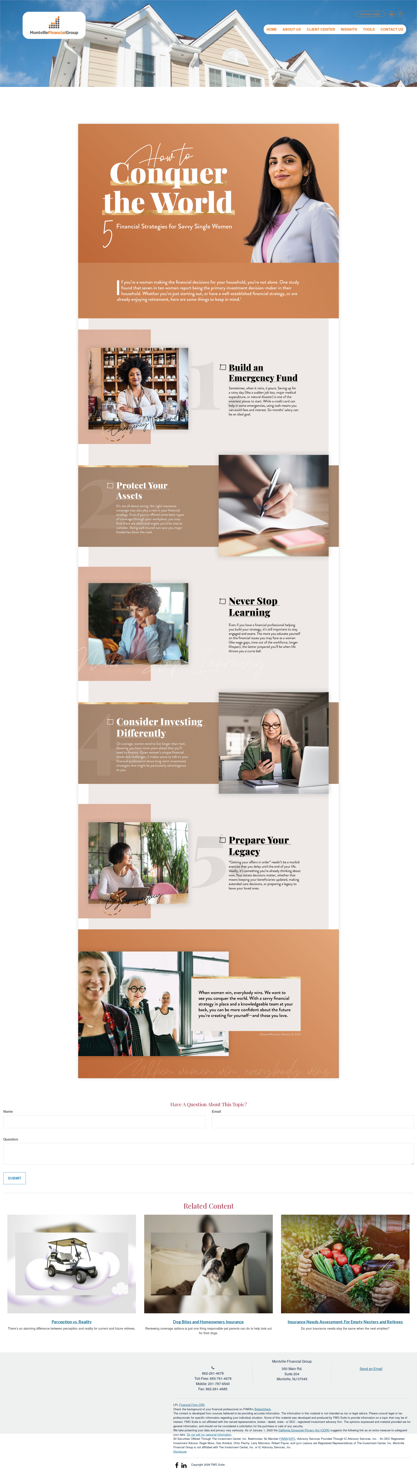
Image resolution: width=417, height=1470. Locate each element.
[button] (292, 29)
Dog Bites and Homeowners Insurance (208, 1321)
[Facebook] (399, 14)
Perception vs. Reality (72, 1321)
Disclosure (180, 1451)
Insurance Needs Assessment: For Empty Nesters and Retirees (345, 1321)
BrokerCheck (263, 1409)
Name (8, 1111)
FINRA (283, 1439)
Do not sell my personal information (209, 1434)
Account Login (370, 14)
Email (216, 1111)
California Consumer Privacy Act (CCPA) (304, 1430)
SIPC (292, 1439)
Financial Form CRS (192, 1405)
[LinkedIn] (391, 14)
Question (10, 1139)
